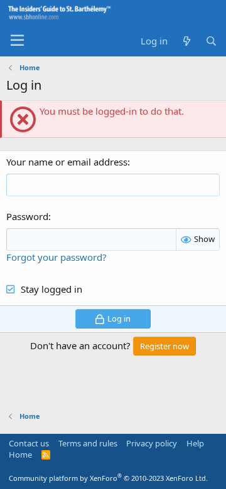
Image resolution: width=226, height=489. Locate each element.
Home (20, 454)
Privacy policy (151, 443)
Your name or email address (66, 161)
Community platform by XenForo (108, 478)
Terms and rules (87, 443)
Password (27, 216)
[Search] (211, 41)
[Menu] (17, 40)
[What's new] (186, 41)
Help (195, 443)
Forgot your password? (56, 257)
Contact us (29, 443)
